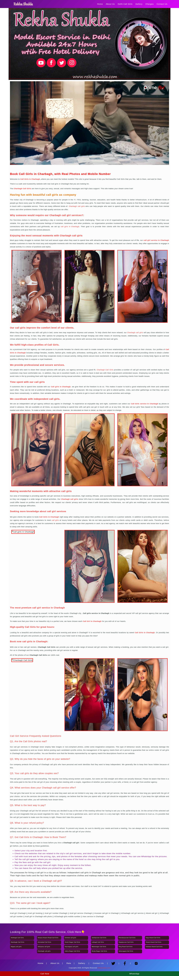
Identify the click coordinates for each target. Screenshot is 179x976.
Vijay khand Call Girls (153, 937)
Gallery (138, 4)
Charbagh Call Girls (22, 189)
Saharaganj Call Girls (126, 951)
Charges (149, 4)
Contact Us (162, 4)
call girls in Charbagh (70, 227)
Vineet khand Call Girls (153, 942)
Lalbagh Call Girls (98, 942)
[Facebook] (125, 962)
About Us (110, 4)
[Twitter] (114, 962)
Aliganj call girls (16, 946)
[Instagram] (136, 962)
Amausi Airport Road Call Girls (48, 937)
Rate (68, 963)
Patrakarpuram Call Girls (127, 937)
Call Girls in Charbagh (30, 179)
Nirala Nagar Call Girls (99, 951)
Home (100, 4)
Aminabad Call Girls (44, 942)
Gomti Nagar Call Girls (72, 942)
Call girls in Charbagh (61, 387)
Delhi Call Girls (125, 4)
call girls (55, 520)
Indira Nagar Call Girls (72, 951)
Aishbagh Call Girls (17, 937)
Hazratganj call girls (71, 946)
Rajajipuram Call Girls (126, 942)
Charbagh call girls (77, 206)
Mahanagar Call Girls (99, 946)
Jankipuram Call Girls (99, 937)
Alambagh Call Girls (17, 942)
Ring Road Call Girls (125, 946)
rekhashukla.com (103, 968)
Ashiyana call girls (44, 946)
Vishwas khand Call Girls (154, 946)
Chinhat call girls (70, 937)
